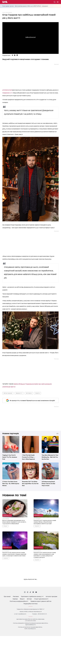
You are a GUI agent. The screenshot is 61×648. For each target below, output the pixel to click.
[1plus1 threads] (27, 592)
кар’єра (15, 598)
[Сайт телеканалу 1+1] (4, 2)
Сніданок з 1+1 (7, 515)
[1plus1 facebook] (33, 592)
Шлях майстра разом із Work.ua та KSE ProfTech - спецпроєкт (31, 6)
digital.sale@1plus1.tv (30, 624)
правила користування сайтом (40, 601)
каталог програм (51, 596)
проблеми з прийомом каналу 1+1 (32, 596)
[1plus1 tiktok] (30, 592)
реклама (16, 596)
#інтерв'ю (29, 393)
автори (29, 598)
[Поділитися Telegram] (12, 55)
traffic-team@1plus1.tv (30, 628)
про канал (7, 596)
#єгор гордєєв (8, 393)
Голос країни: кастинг (8, 6)
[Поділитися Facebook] (14, 55)
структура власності (41, 598)
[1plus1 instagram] (24, 592)
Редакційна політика (30, 603)
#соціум (5, 525)
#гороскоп (37, 525)
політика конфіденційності (19, 601)
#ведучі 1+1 (19, 393)
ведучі (22, 598)
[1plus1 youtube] (36, 592)
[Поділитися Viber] (17, 55)
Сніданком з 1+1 (7, 92)
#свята (37, 393)
